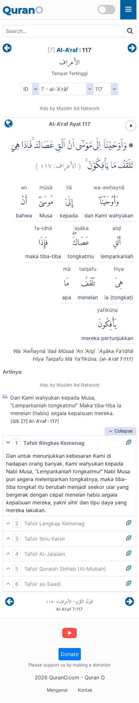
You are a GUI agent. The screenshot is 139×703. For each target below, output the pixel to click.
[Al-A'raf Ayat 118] (132, 48)
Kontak (85, 690)
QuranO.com (64, 677)
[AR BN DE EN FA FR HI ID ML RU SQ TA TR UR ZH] (30, 89)
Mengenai (57, 690)
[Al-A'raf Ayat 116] (7, 48)
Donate (70, 654)
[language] (9, 125)
